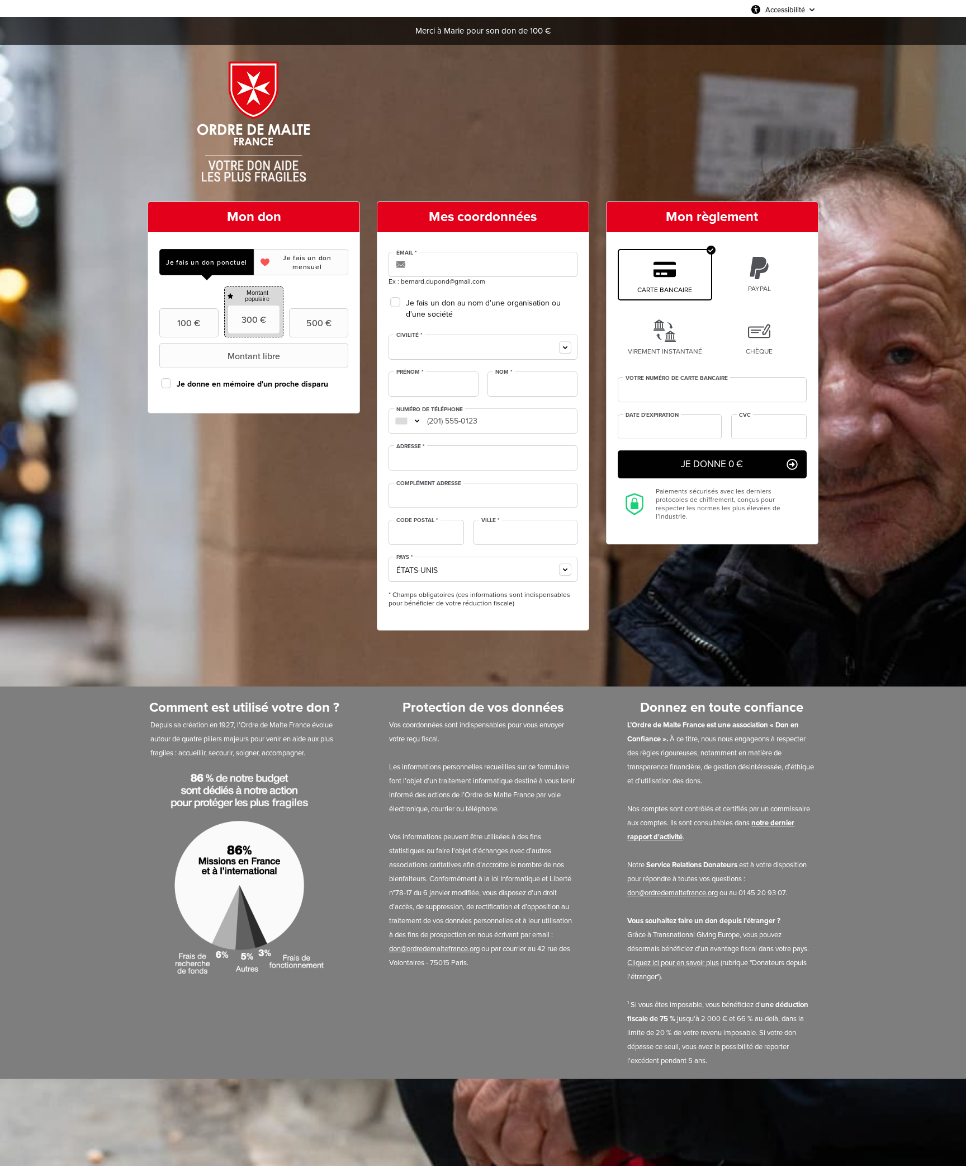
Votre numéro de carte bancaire (677, 378)
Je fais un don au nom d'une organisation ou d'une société (483, 308)
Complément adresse (428, 483)
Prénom (410, 372)
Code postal (417, 520)
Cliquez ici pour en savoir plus (673, 962)
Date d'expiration (652, 415)
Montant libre (254, 356)
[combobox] (483, 347)
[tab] (206, 262)
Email (406, 253)
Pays (404, 557)
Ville (490, 520)
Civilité (409, 335)
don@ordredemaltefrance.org (434, 948)
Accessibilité (785, 9)
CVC (745, 415)
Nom (504, 372)
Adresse (410, 446)
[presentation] (206, 262)
